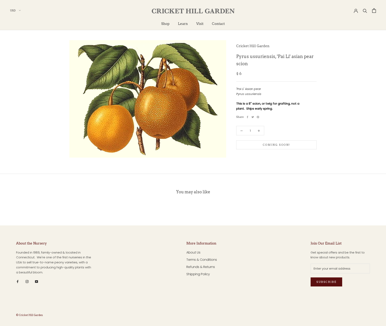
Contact (218, 24)
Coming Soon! (276, 144)
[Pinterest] (258, 117)
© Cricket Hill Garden (29, 315)
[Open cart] (374, 10)
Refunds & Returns (200, 267)
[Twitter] (253, 117)
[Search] (365, 10)
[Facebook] (247, 117)
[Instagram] (27, 281)
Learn (183, 24)
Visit (199, 24)
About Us (193, 252)
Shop (165, 24)
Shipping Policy (198, 274)
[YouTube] (36, 281)
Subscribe (326, 281)
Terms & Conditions (201, 259)
